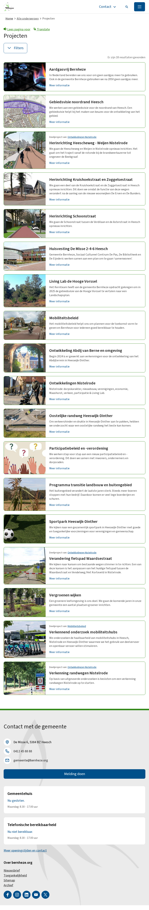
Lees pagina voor (18, 29)
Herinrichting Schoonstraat (72, 216)
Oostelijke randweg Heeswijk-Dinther (81, 416)
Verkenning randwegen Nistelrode (78, 673)
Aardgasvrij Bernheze (67, 69)
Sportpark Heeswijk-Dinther (73, 521)
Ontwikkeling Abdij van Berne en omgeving (85, 350)
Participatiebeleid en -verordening (78, 448)
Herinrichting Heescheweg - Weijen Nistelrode (88, 143)
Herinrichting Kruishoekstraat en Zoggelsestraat (91, 179)
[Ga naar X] (45, 895)
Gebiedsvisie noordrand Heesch (76, 102)
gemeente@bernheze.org (30, 760)
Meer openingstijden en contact (25, 850)
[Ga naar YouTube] (36, 895)
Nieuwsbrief (12, 870)
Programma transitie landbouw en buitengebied (90, 485)
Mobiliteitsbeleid (63, 318)
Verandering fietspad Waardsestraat (80, 558)
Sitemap (9, 880)
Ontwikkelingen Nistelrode (82, 137)
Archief (8, 885)
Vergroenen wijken (65, 595)
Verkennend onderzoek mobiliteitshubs (83, 632)
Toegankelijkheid (15, 875)
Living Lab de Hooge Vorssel (73, 281)
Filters (18, 48)
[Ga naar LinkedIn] (27, 895)
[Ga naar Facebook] (8, 895)
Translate (43, 29)
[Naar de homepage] (9, 6)
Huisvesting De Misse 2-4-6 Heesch (78, 249)
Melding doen (74, 774)
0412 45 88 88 (22, 751)
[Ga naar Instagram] (17, 895)
